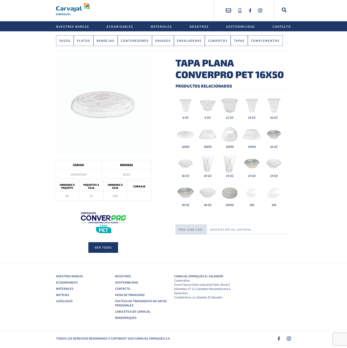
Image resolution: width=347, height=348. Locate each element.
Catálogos (64, 301)
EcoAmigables (120, 26)
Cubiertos (218, 41)
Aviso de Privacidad (130, 295)
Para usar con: (191, 229)
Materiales (161, 26)
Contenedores (135, 41)
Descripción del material (231, 229)
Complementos (265, 41)
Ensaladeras (189, 41)
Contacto (281, 26)
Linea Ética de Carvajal (133, 311)
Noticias (62, 295)
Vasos (64, 41)
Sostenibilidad (240, 26)
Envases (163, 41)
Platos (83, 41)
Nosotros (199, 26)
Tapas (239, 41)
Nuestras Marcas (72, 26)
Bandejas (105, 41)
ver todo (103, 247)
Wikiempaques (126, 318)
